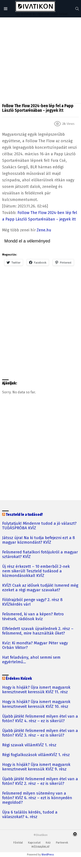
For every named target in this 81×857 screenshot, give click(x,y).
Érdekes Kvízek (19, 678)
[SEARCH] (77, 8)
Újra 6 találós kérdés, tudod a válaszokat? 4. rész (29, 814)
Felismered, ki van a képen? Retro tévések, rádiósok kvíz (33, 616)
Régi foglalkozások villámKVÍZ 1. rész (36, 755)
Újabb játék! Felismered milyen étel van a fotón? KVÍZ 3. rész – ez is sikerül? (40, 733)
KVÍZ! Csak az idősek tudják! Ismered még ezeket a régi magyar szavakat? (40, 587)
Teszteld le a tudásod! (24, 514)
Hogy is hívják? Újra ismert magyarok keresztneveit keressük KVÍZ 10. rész (36, 704)
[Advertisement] (40, 60)
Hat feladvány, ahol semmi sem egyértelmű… (31, 659)
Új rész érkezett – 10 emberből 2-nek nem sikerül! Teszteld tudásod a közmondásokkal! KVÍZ (36, 571)
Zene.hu (44, 230)
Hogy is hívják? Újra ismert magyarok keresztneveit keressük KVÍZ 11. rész (36, 689)
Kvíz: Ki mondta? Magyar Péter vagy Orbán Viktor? (35, 645)
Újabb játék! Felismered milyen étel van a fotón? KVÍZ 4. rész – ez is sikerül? (40, 718)
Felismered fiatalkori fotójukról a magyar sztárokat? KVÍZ (40, 554)
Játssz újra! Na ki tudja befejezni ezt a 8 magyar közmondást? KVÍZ (38, 540)
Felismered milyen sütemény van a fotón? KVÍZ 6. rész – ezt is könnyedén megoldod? (37, 798)
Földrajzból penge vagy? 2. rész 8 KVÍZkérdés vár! (32, 602)
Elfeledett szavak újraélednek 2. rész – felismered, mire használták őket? (37, 631)
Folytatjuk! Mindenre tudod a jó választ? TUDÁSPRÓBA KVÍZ (39, 525)
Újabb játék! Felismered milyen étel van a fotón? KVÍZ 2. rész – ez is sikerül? (40, 781)
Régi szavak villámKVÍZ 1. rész (29, 745)
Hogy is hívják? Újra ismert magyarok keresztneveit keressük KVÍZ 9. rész (36, 767)
